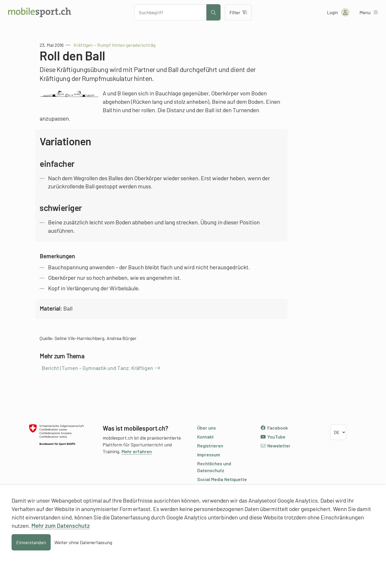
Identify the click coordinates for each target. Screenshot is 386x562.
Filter (234, 12)
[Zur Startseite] (39, 12)
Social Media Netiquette (222, 479)
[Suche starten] (213, 12)
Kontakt (205, 437)
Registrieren (210, 445)
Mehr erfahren (137, 451)
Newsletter (278, 445)
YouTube (275, 437)
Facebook (277, 428)
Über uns (206, 428)
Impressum (208, 454)
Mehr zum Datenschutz (60, 525)
